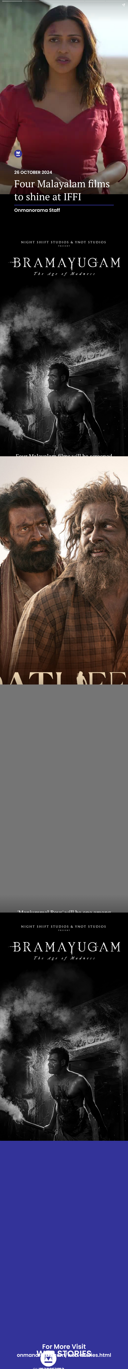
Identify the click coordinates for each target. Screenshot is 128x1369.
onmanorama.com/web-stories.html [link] (64, 1355)
